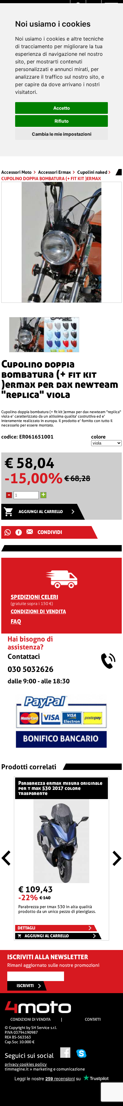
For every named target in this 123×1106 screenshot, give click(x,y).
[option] (61, 245)
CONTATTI (93, 1019)
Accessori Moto (16, 172)
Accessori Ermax (55, 172)
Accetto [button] (61, 108)
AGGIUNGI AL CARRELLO (41, 511)
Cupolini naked (92, 172)
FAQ (16, 621)
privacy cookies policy (26, 1064)
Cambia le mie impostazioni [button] (61, 134)
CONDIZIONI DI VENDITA (38, 611)
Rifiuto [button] (62, 121)
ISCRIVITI (25, 985)
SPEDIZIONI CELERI (34, 597)
